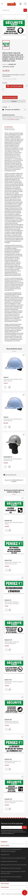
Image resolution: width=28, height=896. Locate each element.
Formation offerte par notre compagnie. (11, 876)
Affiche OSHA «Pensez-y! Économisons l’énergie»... (12, 602)
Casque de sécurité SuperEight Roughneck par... (13, 459)
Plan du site (4, 880)
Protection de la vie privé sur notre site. (11, 868)
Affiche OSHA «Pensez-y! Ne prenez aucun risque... (13, 563)
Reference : (5, 64)
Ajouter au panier (14, 86)
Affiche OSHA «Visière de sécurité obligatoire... (12, 642)
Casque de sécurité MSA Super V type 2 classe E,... (13, 419)
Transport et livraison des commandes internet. (13, 858)
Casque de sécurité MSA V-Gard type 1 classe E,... (13, 380)
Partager (9, 106)
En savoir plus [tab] (9, 127)
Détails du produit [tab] (10, 129)
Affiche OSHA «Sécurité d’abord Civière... (14, 523)
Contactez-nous (5, 854)
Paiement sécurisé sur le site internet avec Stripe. (14, 864)
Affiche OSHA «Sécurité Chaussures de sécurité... (12, 722)
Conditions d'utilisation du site (9, 861)
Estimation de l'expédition (14, 110)
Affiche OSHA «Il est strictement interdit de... (14, 682)
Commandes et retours (13, 119)
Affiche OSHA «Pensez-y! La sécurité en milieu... (13, 762)
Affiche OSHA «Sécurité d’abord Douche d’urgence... (14, 801)
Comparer (14, 101)
